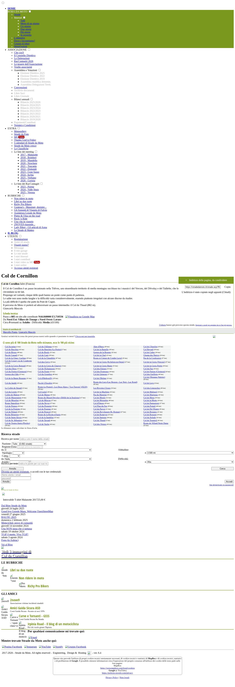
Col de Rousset (150, 415)
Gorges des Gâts (12, 374)
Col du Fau (148, 369)
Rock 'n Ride (20, 218)
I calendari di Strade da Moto (28, 142)
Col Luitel (42, 392)
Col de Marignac (150, 395)
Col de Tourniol (150, 420)
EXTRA (12, 128)
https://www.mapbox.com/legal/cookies (117, 668)
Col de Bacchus (12, 349)
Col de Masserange (13, 398)
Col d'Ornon (98, 403)
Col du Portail (149, 406)
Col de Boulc (43, 352)
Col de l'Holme (99, 378)
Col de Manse (44, 395)
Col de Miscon (44, 400)
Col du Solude (149, 417)
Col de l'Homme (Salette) (154, 377)
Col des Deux (11, 369)
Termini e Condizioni (24, 125)
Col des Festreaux (101, 371)
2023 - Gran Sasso (29, 172)
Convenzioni (20, 87)
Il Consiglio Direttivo (24, 55)
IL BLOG (13, 233)
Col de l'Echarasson (46, 369)
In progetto (25, 35)
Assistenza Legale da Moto (27, 213)
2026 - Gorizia (27, 180)
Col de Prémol (11, 412)
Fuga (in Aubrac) (10, 540)
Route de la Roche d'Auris (49, 415)
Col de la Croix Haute (102, 366)
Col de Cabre (149, 352)
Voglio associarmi (23, 67)
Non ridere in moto (23, 198)
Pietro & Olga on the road (27, 215)
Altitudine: (123, 449)
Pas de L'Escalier (45, 383)
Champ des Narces (151, 355)
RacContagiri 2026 (23, 61)
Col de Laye (148, 383)
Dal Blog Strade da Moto (14, 505)
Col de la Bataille (101, 349)
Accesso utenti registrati (26, 268)
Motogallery (20, 131)
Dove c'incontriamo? (24, 40)
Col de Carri (43, 355)
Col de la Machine (101, 392)
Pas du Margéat (100, 395)
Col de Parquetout (151, 403)
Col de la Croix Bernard (15, 366)
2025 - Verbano (28, 177)
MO (19, 137)
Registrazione (21, 239)
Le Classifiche (21, 148)
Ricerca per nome (10, 439)
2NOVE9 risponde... (24, 224)
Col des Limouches (151, 388)
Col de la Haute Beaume (15, 378)
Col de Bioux (11, 352)
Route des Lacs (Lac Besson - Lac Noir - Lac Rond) (115, 382)
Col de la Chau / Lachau (15, 358)
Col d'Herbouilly (45, 378)
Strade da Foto (21, 134)
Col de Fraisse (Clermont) (154, 371)
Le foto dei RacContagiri (27, 183)
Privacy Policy (112, 677)
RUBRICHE (15, 195)
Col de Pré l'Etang (151, 409)
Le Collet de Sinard (13, 388)
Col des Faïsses (99, 369)
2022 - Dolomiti (28, 169)
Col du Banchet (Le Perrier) (50, 349)
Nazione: (6, 443)
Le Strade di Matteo (24, 230)
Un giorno (25, 26)
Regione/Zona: (9, 446)
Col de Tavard (44, 420)
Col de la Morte (150, 400)
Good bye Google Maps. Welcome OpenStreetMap (27, 511)
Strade (17, 14)
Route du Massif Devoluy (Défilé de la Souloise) (59, 398)
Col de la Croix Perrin (152, 366)
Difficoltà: (123, 459)
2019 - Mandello (28, 160)
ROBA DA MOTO (18, 11)
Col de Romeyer (100, 415)
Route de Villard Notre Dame (155, 423)
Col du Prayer (99, 409)
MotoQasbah (20, 46)
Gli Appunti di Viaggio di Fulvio (30, 210)
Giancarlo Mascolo (27, 332)
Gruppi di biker (22, 43)
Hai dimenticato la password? (221, 485)
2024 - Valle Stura (29, 189)
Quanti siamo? (21, 245)
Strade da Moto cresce (25, 145)
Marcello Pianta (10, 332)
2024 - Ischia (27, 174)
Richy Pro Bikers (22, 204)
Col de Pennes (11, 406)
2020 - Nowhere (28, 163)
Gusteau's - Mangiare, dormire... (30, 207)
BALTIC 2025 (8, 517)
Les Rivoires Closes (101, 388)
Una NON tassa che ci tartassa (16, 528)
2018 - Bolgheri (28, 157)
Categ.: (5, 455)
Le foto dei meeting (24, 151)
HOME (12, 8)
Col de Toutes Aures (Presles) (17, 423)
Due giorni (25, 29)
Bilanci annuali (22, 99)
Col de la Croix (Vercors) (154, 362)
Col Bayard (148, 349)
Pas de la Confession (152, 358)
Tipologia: (6, 452)
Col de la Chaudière (46, 358)
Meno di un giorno (29, 23)
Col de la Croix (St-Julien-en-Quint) (108, 362)
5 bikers (162, 325)
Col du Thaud (99, 420)
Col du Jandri (11, 383)
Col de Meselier (12, 400)
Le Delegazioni (22, 58)
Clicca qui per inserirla (85, 336)
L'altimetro (19, 37)
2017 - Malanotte (29, 154)
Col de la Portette (12, 409)
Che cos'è (19, 52)
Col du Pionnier (45, 406)
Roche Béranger (12, 415)
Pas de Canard (11, 355)
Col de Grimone (100, 374)
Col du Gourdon (45, 374)
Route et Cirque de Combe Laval (107, 358)
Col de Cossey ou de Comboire (18, 361)
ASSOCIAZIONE (17, 49)
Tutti (22, 20)
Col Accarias (10, 347)
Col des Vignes (99, 424)
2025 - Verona (27, 192)
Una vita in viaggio (23, 221)
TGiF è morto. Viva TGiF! (14, 534)
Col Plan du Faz (100, 406)
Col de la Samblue (46, 417)
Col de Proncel (44, 412)
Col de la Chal (99, 355)
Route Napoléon (12, 403)
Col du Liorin (11, 392)
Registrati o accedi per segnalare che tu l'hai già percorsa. (214, 325)
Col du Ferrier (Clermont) (16, 371)
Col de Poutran (44, 409)
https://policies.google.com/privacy (117, 673)
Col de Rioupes (150, 412)
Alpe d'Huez (98, 347)
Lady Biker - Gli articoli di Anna (30, 227)
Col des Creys (44, 362)
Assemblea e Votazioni (26, 70)
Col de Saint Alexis (13, 417)
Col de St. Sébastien (13, 420)
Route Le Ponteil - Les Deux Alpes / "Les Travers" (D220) (62, 387)
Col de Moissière (100, 400)
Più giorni (25, 32)
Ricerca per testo (9, 463)
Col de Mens (148, 398)
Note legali (124, 677)
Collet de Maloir (12, 395)
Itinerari (18, 17)
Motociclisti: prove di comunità (17, 523)
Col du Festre (43, 371)
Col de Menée (99, 398)
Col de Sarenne (99, 417)
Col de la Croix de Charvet (49, 366)
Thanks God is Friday (25, 140)
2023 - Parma (27, 186)
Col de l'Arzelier (150, 347)
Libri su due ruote (23, 201)
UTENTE (13, 236)
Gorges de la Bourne (102, 352)
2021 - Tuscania (28, 166)
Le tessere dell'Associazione (28, 64)
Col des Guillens (150, 374)
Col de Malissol (150, 392)
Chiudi (226, 292)
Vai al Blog (7, 544)
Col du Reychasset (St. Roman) (106, 412)
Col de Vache (43, 424)
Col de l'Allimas (45, 347)
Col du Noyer (44, 403)
